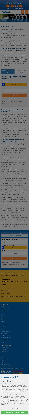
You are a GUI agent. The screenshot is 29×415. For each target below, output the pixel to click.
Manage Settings (14, 408)
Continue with (14, 412)
